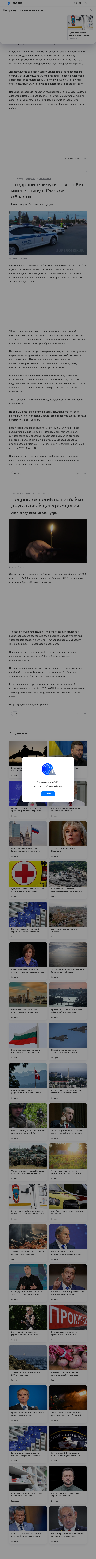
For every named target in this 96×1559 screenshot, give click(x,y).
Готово (48, 794)
